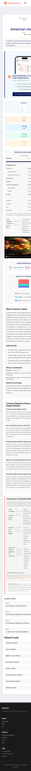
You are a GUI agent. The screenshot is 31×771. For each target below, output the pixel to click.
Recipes (4, 737)
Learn (4, 740)
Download (5, 721)
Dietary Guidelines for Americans (15, 578)
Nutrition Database (8, 735)
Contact (4, 756)
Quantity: (24, 103)
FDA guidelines (27, 575)
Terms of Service (7, 753)
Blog (3, 724)
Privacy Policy (6, 751)
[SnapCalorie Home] (12, 3)
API (3, 726)
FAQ (3, 742)
